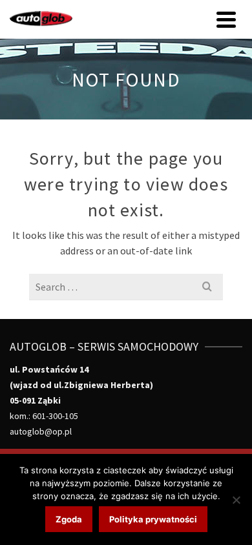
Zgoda (69, 519)
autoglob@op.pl (41, 431)
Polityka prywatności (153, 519)
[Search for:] (126, 286)
